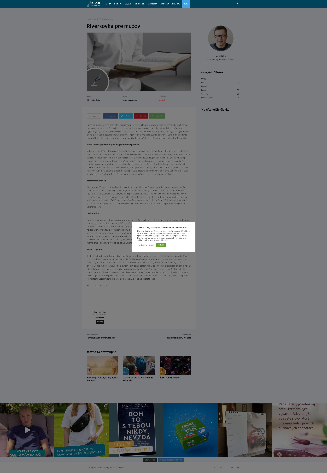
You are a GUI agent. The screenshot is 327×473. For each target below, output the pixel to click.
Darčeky (165, 4)
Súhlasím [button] (161, 245)
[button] (237, 4)
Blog (186, 4)
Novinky (176, 4)
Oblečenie (139, 4)
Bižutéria (152, 4)
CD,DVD (128, 4)
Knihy (108, 4)
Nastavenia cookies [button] (146, 245)
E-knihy (117, 4)
